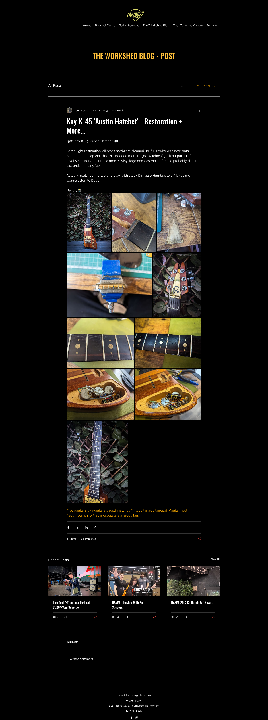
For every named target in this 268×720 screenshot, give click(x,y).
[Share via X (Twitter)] (77, 527)
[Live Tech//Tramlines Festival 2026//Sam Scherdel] (74, 581)
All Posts (54, 85)
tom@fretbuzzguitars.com (135, 695)
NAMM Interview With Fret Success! (128, 605)
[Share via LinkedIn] (86, 527)
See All (215, 559)
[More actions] (199, 110)
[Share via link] (95, 527)
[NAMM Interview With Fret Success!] (134, 581)
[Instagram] (137, 718)
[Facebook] (131, 718)
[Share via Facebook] (68, 527)
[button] (182, 85)
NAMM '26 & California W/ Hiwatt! (192, 602)
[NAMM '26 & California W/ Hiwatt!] (193, 581)
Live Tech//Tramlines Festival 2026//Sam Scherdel (71, 605)
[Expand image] (89, 222)
